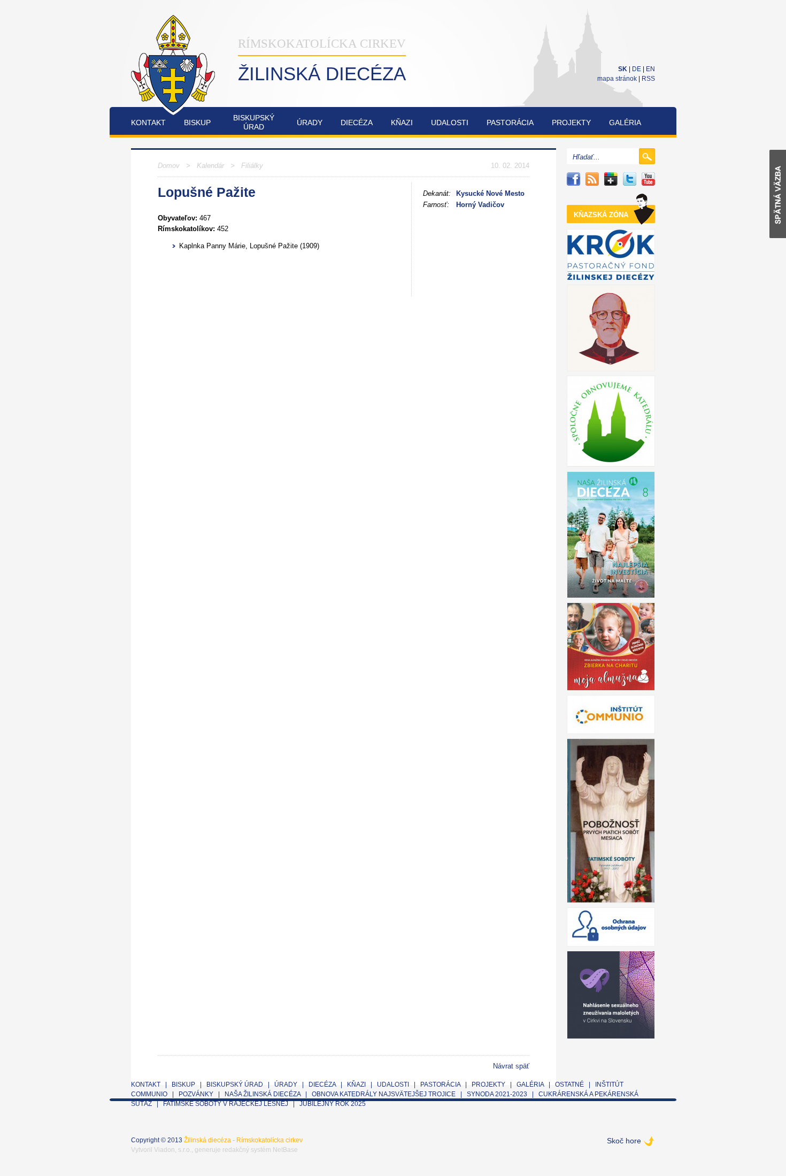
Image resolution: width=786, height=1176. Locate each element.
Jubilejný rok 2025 (332, 1104)
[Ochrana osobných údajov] (611, 926)
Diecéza (357, 122)
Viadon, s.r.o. (172, 1150)
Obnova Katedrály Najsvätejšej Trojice (384, 1094)
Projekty (571, 122)
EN (650, 69)
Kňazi (402, 122)
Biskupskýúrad (253, 122)
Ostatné (569, 1084)
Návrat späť (511, 1066)
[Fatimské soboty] (611, 820)
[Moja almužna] (611, 646)
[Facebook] (573, 179)
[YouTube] (648, 179)
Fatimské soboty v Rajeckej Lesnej (226, 1104)
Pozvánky (196, 1094)
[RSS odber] (592, 179)
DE (636, 69)
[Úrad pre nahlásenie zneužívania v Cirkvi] (611, 995)
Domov (169, 166)
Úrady (309, 122)
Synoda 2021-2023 (497, 1094)
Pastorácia (510, 122)
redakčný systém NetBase (260, 1150)
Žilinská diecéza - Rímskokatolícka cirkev (243, 1140)
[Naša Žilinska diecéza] (611, 534)
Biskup (197, 122)
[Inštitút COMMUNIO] (611, 714)
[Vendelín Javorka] (611, 328)
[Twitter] (629, 179)
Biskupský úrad (234, 1084)
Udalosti (449, 122)
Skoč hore (624, 1140)
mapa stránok (617, 78)
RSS (648, 78)
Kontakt (148, 122)
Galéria (625, 122)
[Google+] (611, 179)
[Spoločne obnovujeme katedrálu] (611, 421)
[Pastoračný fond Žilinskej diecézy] (611, 254)
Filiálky (252, 166)
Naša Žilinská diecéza (262, 1094)
